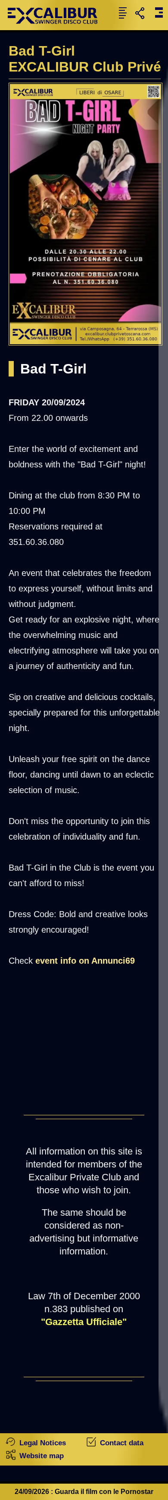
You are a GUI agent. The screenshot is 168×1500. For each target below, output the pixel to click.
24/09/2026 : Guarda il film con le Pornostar (84, 1491)
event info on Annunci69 (85, 960)
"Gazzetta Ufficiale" (84, 1321)
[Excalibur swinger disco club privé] (56, 27)
